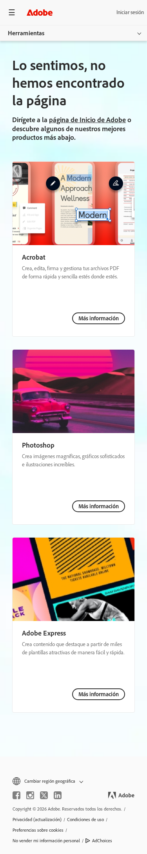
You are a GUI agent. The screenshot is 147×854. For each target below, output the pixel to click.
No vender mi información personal (46, 840)
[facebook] (16, 795)
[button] (73, 781)
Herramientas (26, 33)
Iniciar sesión (130, 12)
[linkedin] (58, 795)
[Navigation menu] (12, 12)
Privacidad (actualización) (37, 819)
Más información (98, 318)
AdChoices (102, 840)
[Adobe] (40, 12)
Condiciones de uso (85, 819)
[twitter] (44, 795)
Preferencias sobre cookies (38, 830)
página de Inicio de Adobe (87, 120)
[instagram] (30, 795)
